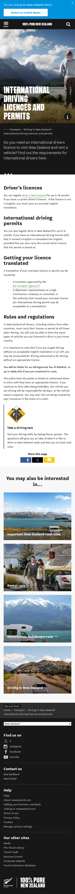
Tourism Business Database (20, 865)
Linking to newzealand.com (19, 808)
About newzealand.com (17, 800)
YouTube (14, 757)
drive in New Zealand (34, 195)
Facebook (15, 751)
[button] (6, 24)
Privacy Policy (12, 817)
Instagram (15, 746)
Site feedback (11, 774)
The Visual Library (14, 847)
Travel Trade (11, 852)
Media (7, 843)
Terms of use (11, 813)
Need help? (10, 778)
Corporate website (14, 861)
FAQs (7, 795)
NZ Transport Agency (26, 285)
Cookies (8, 822)
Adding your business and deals (22, 804)
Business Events (13, 856)
